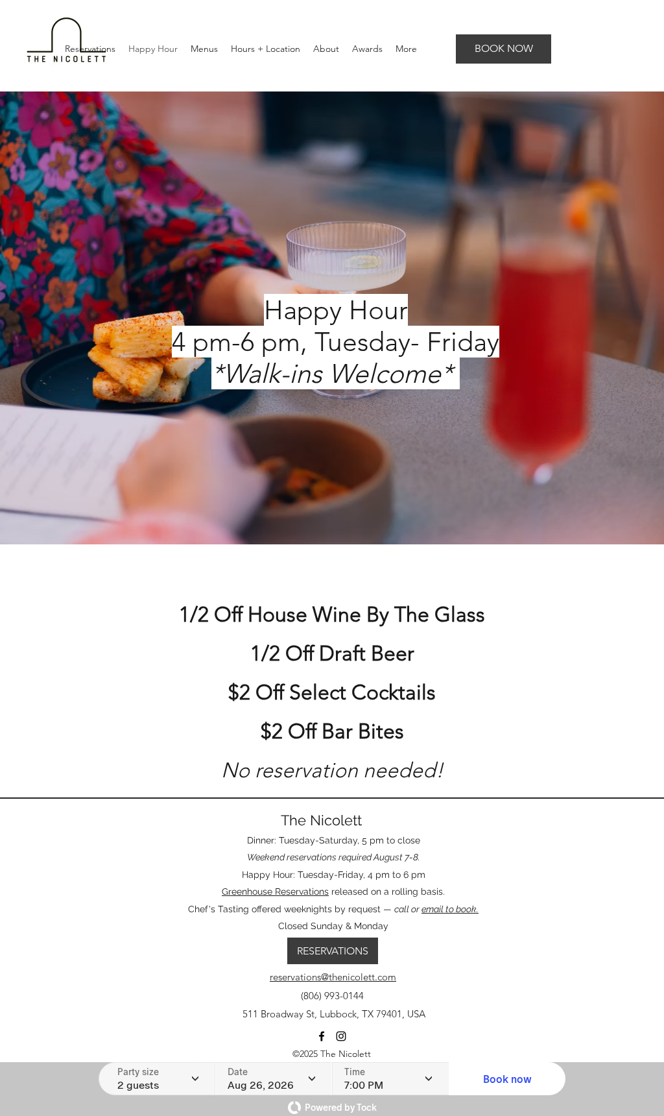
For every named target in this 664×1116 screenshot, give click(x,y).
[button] (204, 48)
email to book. (450, 909)
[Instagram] (341, 1036)
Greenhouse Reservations (275, 891)
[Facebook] (321, 1036)
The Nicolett (321, 820)
